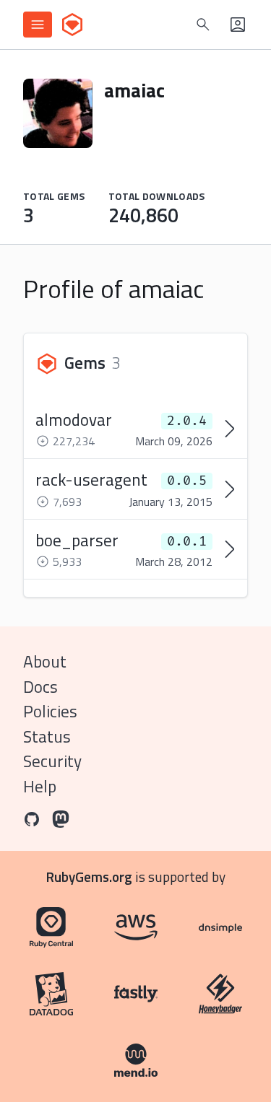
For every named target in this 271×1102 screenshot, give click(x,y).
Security (52, 761)
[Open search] (203, 25)
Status (47, 736)
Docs (40, 686)
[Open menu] (37, 25)
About (44, 661)
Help (39, 786)
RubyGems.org (89, 876)
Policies (50, 711)
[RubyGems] (72, 24)
